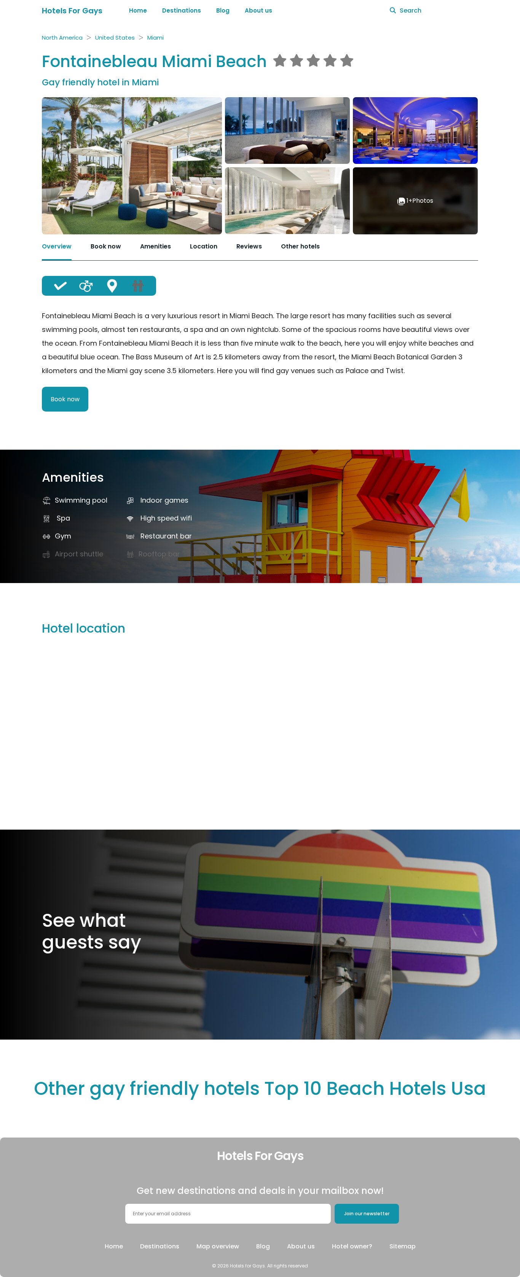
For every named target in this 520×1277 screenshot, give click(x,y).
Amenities (155, 246)
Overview (57, 246)
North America (62, 38)
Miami (155, 38)
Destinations (181, 10)
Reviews (249, 246)
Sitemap (402, 1246)
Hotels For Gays (72, 10)
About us (258, 10)
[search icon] (393, 11)
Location (203, 246)
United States (115, 38)
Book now (106, 246)
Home (138, 10)
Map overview (217, 1246)
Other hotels (300, 246)
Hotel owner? (352, 1246)
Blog (223, 10)
